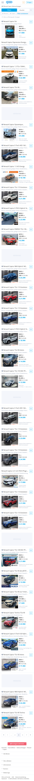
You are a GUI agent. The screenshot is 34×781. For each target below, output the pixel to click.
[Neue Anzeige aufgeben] (23, 2)
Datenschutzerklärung (20, 777)
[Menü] (3, 2)
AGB (13, 777)
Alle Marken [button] (6, 754)
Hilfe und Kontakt (6, 777)
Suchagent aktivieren (18, 744)
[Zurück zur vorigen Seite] (4, 735)
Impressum (4, 778)
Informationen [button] (7, 765)
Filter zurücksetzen (22, 13)
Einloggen (29, 2)
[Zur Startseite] (9, 2)
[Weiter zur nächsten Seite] (30, 735)
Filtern (9, 10)
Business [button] (5, 769)
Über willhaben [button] (7, 761)
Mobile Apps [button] (6, 773)
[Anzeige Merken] (30, 21)
